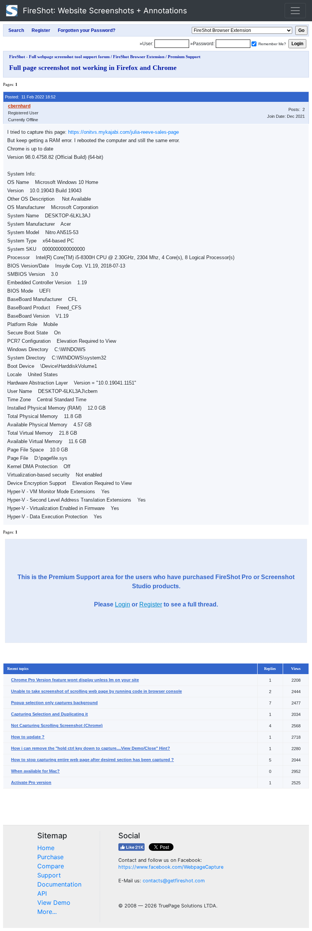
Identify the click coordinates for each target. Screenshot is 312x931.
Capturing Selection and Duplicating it (49, 714)
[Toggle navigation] (295, 10)
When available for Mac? (35, 771)
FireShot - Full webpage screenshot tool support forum (59, 56)
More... (47, 911)
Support (49, 875)
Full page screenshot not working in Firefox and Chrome (93, 67)
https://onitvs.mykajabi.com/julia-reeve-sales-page (123, 132)
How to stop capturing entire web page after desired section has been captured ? (92, 759)
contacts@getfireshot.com (174, 881)
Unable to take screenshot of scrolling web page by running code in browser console (96, 691)
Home (45, 848)
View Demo (53, 902)
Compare (50, 866)
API (42, 893)
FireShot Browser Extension (138, 56)
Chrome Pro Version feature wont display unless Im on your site (75, 680)
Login (122, 604)
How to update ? (28, 737)
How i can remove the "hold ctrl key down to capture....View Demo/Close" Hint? (90, 748)
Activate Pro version (31, 782)
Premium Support (184, 56)
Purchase (50, 857)
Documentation (59, 884)
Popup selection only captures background (54, 702)
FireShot (104, 10)
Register (150, 604)
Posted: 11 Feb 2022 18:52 (30, 97)
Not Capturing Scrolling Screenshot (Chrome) (57, 725)
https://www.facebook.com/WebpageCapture (170, 867)
